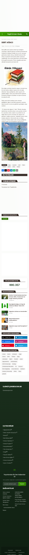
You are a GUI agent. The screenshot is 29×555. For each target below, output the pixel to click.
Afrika (15, 371)
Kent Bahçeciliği (8, 438)
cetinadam (4, 359)
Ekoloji (6, 435)
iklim (8, 356)
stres (14, 166)
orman (4, 166)
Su (16, 366)
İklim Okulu (5, 504)
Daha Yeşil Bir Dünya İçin (10, 432)
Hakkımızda (18, 550)
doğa (20, 354)
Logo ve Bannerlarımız (10, 552)
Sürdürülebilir (14, 361)
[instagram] (21, 341)
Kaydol (22, 484)
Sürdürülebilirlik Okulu (9, 507)
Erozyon (20, 366)
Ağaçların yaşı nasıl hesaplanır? (18, 326)
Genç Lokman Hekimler (6, 493)
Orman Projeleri (8, 443)
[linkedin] (21, 337)
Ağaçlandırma (5, 361)
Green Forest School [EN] (20, 504)
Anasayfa (10, 550)
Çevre (8, 354)
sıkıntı (9, 166)
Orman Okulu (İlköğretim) (6, 501)
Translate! (5, 218)
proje (21, 359)
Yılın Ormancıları (8, 449)
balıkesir (23, 368)
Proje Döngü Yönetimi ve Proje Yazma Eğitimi (20, 500)
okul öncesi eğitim (9, 457)
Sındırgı (14, 364)
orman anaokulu (8, 460)
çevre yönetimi (8, 463)
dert (19, 165)
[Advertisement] (14, 16)
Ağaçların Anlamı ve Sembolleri (18, 311)
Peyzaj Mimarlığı (8, 446)
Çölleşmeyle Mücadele (7, 366)
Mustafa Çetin (8, 46)
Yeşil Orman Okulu (14, 34)
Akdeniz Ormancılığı (7, 371)
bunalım (14, 165)
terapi (8, 39)
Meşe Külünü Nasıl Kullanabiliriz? (14, 319)
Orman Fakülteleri (8, 440)
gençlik (4, 373)
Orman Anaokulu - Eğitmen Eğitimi (7, 496)
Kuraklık (16, 359)
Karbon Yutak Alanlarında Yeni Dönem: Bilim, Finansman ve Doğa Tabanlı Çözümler (18, 296)
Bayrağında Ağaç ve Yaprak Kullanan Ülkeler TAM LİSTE (17, 305)
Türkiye (13, 356)
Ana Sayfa (4, 39)
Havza (3, 356)
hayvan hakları (8, 454)
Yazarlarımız (21, 552)
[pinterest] (8, 345)
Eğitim (10, 359)
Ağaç (9, 165)
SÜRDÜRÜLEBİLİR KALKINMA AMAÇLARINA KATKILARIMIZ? (19, 494)
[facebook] (8, 341)
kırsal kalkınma (15, 368)
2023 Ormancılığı (6, 364)
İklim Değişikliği (6, 368)
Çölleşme (14, 354)
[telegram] (21, 345)
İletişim (4, 510)
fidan (23, 165)
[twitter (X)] (8, 337)
